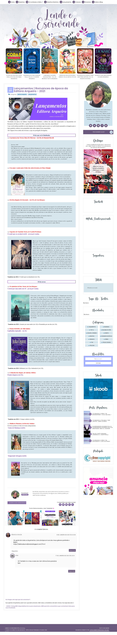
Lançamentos (66, 2)
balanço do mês (106, 330)
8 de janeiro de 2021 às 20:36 (66, 535)
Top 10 (92, 330)
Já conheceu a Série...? (35, 2)
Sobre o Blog (98, 2)
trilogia (92, 345)
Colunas (78, 2)
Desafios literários (53, 2)
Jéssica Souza (16, 535)
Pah (17, 555)
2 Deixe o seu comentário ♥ (17, 502)
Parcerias (87, 2)
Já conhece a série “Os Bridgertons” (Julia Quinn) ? (101, 414)
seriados (92, 339)
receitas (92, 336)
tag (92, 342)
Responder (72, 550)
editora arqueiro (22, 94)
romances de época (106, 336)
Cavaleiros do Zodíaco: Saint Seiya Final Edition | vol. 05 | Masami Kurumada (67, 77)
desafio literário (92, 333)
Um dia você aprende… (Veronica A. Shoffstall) (100, 434)
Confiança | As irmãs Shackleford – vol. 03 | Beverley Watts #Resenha (31, 77)
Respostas (15, 551)
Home (13, 2)
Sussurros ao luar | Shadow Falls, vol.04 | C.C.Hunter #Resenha (14, 77)
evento (107, 333)
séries (106, 339)
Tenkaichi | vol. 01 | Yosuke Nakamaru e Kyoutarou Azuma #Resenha (98, 169)
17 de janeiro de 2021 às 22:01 (65, 555)
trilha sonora (107, 342)
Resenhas (21, 2)
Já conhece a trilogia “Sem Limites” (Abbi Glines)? (101, 421)
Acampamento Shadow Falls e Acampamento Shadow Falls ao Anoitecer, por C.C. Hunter (102, 427)
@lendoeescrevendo (92, 288)
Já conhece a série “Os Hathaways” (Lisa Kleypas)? (101, 441)
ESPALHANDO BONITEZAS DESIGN (99, 630)
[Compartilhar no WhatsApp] (72, 504)
